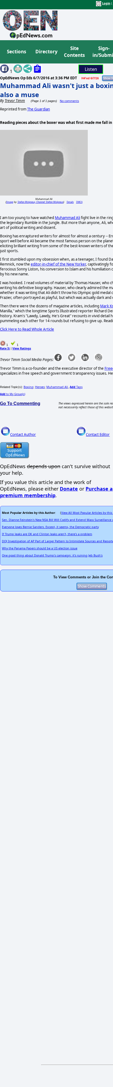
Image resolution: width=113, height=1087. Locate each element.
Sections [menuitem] (16, 51)
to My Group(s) (12, 394)
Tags (76, 387)
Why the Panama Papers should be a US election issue (39, 548)
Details (70, 201)
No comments (69, 101)
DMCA (79, 201)
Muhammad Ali (67, 217)
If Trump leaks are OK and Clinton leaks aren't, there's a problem (47, 534)
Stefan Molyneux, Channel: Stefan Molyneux (40, 202)
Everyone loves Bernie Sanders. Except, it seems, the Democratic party (50, 527)
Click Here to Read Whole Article (27, 329)
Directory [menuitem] (46, 51)
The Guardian (38, 109)
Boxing (28, 387)
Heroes (40, 387)
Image (9, 202)
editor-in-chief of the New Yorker (58, 264)
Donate (69, 488)
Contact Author (23, 434)
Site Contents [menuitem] (74, 52)
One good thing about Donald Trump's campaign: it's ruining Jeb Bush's (52, 555)
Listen (91, 69)
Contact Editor (98, 434)
